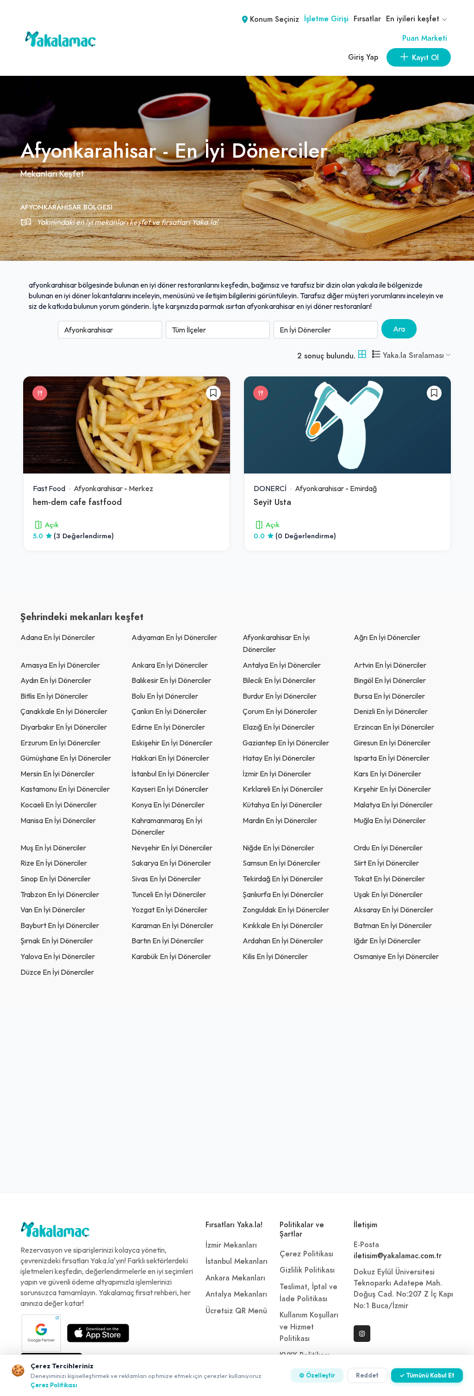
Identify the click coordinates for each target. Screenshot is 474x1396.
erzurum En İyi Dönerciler (60, 742)
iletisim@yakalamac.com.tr (398, 1256)
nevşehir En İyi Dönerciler (171, 847)
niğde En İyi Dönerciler (278, 847)
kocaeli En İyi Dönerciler (58, 804)
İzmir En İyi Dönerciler (277, 773)
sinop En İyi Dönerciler (55, 878)
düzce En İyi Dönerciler (57, 972)
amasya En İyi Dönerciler (60, 665)
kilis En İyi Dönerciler (275, 956)
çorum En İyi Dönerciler (280, 711)
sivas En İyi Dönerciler (166, 878)
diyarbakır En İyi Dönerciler (63, 727)
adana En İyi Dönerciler (57, 637)
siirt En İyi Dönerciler (386, 862)
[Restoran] (39, 393)
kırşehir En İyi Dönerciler (392, 788)
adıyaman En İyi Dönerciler (174, 637)
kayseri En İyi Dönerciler (169, 788)
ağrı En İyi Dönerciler (387, 637)
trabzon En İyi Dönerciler (59, 894)
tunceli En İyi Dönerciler (168, 894)
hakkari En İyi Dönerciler (170, 758)
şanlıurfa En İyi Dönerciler (283, 894)
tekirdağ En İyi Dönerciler (283, 878)
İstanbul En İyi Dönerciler (170, 773)
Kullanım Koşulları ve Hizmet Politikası (309, 1327)
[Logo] (55, 1231)
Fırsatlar (367, 19)
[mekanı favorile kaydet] (213, 393)
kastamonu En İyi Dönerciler (65, 788)
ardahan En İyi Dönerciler (283, 940)
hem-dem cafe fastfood (77, 502)
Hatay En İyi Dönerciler (279, 758)
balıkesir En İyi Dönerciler (171, 680)
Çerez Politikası (306, 1254)
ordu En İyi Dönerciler (388, 847)
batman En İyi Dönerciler (393, 925)
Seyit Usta (272, 502)
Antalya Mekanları (236, 1294)
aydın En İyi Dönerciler (55, 680)
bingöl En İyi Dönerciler (390, 680)
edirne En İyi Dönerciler (168, 727)
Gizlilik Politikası (307, 1270)
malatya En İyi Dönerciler (393, 804)
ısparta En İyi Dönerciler (392, 758)
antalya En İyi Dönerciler (282, 665)
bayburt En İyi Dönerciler (59, 925)
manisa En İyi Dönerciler (58, 820)
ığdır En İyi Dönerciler (387, 940)
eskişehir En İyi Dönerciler (171, 742)
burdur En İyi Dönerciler (280, 696)
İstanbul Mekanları (237, 1261)
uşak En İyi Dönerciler (388, 894)
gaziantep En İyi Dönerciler (286, 742)
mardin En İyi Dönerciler (280, 820)
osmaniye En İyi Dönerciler (396, 956)
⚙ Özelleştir (317, 1375)
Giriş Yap (363, 57)
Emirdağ (363, 488)
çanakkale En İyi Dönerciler (63, 711)
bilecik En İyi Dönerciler (279, 680)
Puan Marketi (424, 38)
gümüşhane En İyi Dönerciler (65, 758)
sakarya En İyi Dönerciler (171, 862)
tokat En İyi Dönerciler (389, 878)
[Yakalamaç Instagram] (362, 1333)
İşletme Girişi (326, 19)
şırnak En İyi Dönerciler (56, 940)
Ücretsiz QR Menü (236, 1311)
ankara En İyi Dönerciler (169, 665)
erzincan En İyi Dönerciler (394, 727)
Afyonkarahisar (98, 488)
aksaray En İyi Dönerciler (393, 909)
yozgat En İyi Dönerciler (169, 909)
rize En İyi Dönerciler (53, 862)
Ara (399, 328)
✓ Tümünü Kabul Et (427, 1375)
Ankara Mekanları (235, 1278)
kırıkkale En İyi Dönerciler (283, 925)
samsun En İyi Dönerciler (281, 862)
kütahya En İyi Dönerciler (282, 804)
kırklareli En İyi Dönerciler (283, 788)
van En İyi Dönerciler (52, 909)
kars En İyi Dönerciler (387, 773)
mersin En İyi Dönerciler (57, 773)
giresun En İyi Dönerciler (392, 742)
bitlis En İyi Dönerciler (54, 696)
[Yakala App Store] (98, 1333)
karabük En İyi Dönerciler (171, 956)
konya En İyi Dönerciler (168, 804)
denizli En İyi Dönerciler (391, 711)
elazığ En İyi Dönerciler (279, 727)
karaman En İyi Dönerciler (172, 925)
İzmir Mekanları (231, 1245)
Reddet (367, 1375)
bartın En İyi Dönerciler (167, 940)
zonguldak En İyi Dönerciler (286, 909)
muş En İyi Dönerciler (53, 847)
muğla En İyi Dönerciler (390, 820)
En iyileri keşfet (414, 19)
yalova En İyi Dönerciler (57, 956)
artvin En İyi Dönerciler (390, 665)
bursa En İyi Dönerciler (389, 696)
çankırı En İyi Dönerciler (168, 711)
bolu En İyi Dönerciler (164, 696)
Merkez (141, 488)
